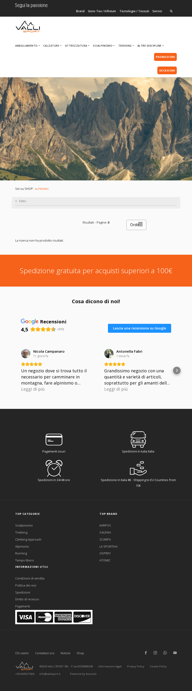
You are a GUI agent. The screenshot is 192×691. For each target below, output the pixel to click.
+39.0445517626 (24, 674)
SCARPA (105, 539)
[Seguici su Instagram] (155, 653)
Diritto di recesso (27, 599)
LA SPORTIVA (109, 546)
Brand (80, 11)
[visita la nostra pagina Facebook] (146, 653)
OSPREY (105, 553)
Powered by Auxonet (83, 674)
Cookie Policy (158, 666)
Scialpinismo (24, 525)
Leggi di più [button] (33, 389)
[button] (15, 370)
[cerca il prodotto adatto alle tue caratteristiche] (171, 11)
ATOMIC (105, 560)
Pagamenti (22, 606)
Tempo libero (24, 560)
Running (21, 553)
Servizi (157, 11)
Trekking (21, 532)
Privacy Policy (135, 666)
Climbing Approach (28, 539)
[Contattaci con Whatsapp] (165, 653)
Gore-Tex (95, 11)
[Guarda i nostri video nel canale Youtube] (175, 653)
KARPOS (105, 525)
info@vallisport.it (49, 674)
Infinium (110, 11)
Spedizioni (22, 592)
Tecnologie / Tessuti (134, 11)
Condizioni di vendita (29, 578)
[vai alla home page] (28, 25)
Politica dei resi (25, 585)
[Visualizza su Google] (25, 353)
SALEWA (105, 532)
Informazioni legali (110, 666)
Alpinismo (22, 546)
